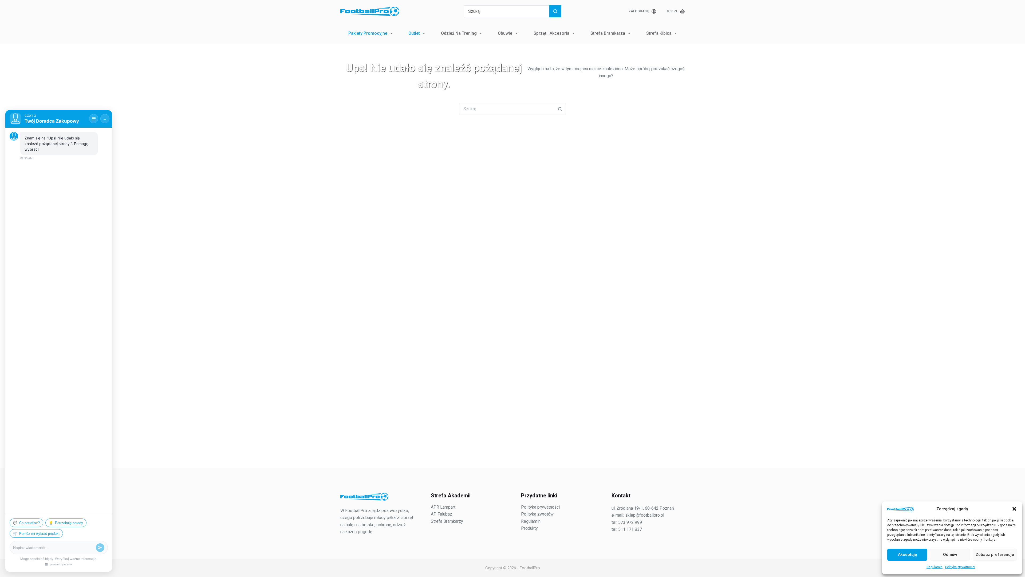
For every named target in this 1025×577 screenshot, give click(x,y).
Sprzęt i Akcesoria (551, 33)
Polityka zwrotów (537, 514)
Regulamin (935, 567)
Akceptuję (907, 554)
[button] (1014, 509)
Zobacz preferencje (995, 554)
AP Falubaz (441, 514)
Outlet (414, 33)
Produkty (529, 528)
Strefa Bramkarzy (447, 521)
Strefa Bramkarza (607, 33)
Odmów (950, 554)
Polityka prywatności (960, 567)
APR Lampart (443, 507)
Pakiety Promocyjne (367, 33)
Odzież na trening (459, 33)
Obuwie (505, 33)
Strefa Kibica (659, 33)
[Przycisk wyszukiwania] (555, 11)
